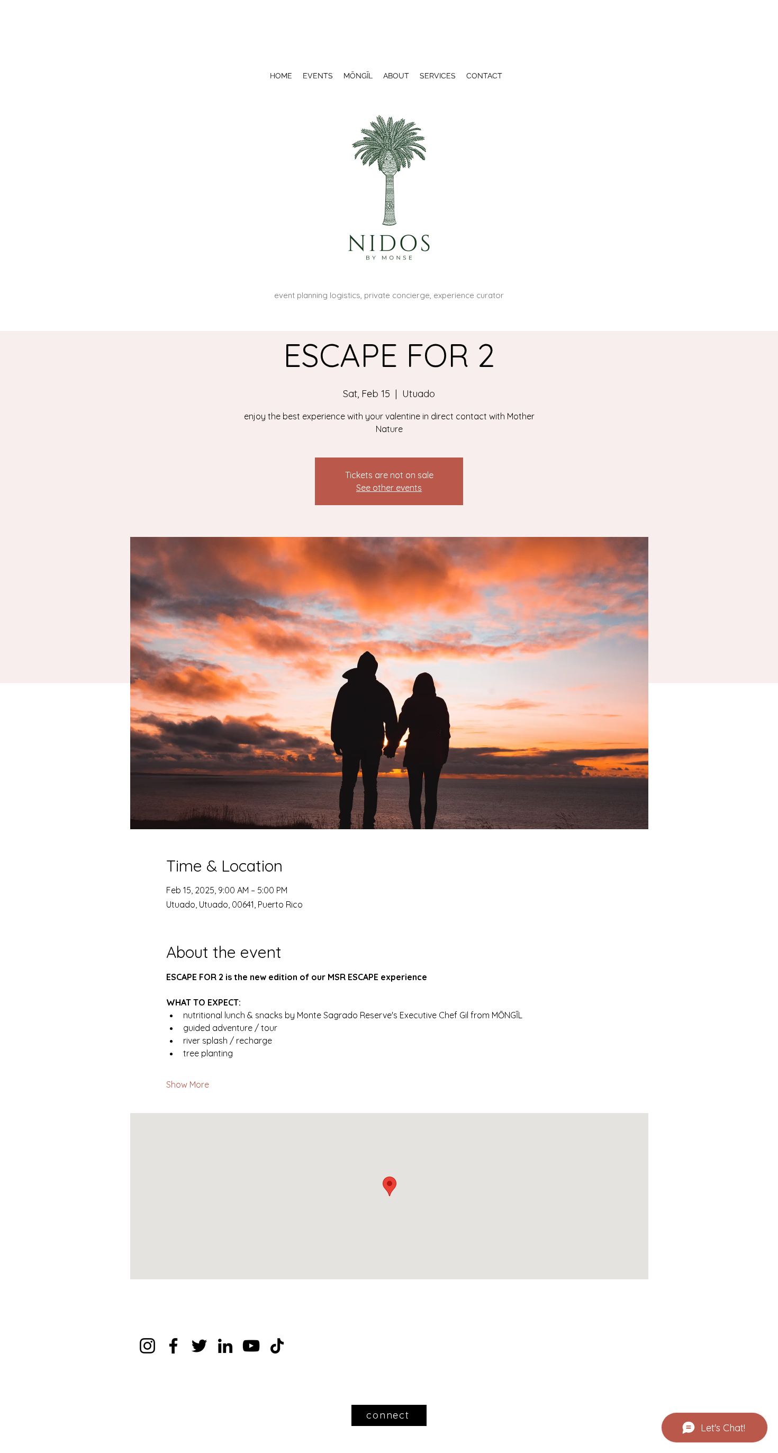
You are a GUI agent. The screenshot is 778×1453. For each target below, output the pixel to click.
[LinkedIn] (225, 1345)
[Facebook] (173, 1345)
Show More (187, 1084)
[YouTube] (251, 1345)
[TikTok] (277, 1345)
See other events (389, 487)
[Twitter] (199, 1345)
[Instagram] (147, 1345)
